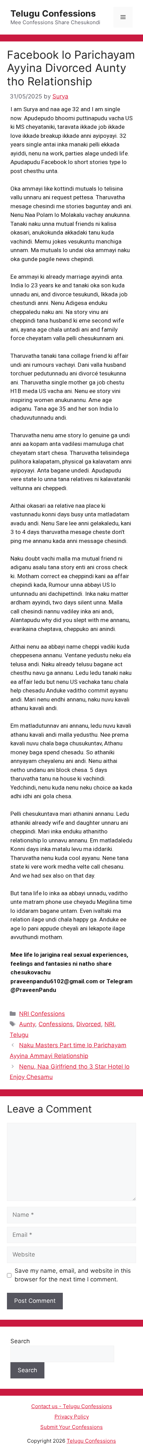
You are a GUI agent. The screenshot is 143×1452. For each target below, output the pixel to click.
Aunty (27, 1024)
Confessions (56, 1024)
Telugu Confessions (53, 13)
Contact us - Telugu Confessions (71, 1406)
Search (20, 1341)
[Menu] (123, 17)
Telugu (19, 1034)
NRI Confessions (42, 1013)
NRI (109, 1024)
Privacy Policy (71, 1416)
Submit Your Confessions (71, 1427)
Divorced (88, 1024)
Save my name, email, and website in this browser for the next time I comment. (73, 1275)
